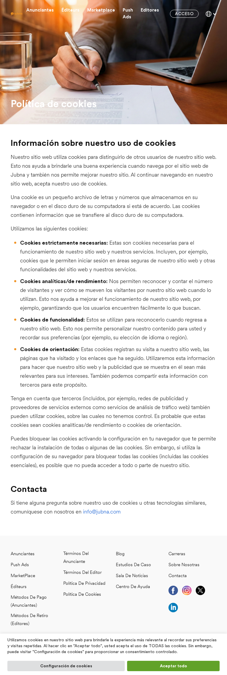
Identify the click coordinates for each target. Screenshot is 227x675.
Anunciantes (40, 10)
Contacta (177, 576)
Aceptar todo (173, 666)
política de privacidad (84, 584)
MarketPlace (23, 576)
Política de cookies (82, 594)
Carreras (176, 554)
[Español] (211, 14)
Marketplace (101, 10)
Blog (120, 554)
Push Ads (128, 13)
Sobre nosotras (184, 565)
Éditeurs (70, 10)
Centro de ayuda (133, 587)
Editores (150, 10)
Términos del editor (82, 573)
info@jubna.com (102, 512)
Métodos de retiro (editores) (29, 620)
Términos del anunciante (76, 558)
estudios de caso (133, 565)
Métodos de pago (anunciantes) (29, 601)
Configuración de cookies (66, 666)
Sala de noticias (132, 576)
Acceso (184, 14)
